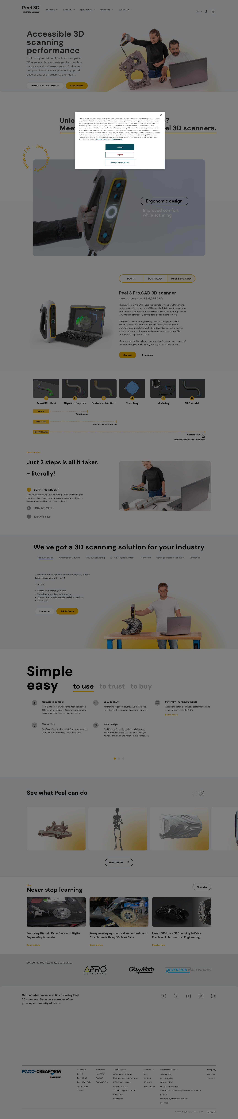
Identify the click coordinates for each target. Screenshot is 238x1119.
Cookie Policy (101, 140)
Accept (120, 147)
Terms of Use (117, 140)
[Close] (161, 115)
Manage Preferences (120, 162)
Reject (120, 155)
